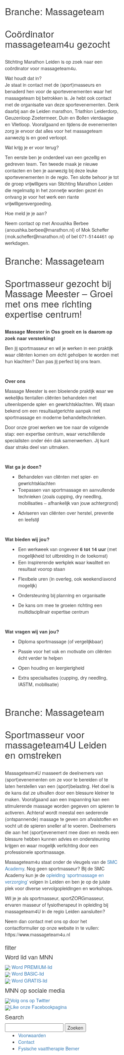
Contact (26, 1042)
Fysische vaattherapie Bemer (48, 1048)
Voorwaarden (32, 1035)
